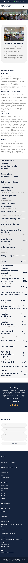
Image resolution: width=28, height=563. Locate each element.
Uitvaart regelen (5, 465)
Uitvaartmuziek (5, 501)
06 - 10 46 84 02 (5, 546)
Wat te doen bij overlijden (8, 462)
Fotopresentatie (5, 503)
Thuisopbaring (5, 477)
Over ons (3, 519)
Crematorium (4, 472)
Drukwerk (4, 493)
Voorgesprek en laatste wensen (9, 467)
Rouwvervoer (4, 485)
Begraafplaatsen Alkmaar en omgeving (11, 524)
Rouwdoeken (4, 488)
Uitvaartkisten (5, 490)
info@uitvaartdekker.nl (7, 552)
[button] (19, 6)
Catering (3, 498)
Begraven (3, 475)
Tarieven (3, 511)
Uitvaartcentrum (5, 470)
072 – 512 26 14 (5, 544)
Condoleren (4, 459)
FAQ (2, 526)
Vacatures (3, 529)
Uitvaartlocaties (5, 521)
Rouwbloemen (5, 495)
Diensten (3, 514)
